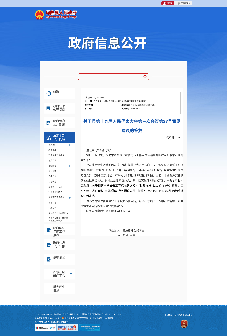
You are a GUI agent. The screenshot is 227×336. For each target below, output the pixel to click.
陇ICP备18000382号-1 (52, 318)
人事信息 (52, 176)
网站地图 (188, 315)
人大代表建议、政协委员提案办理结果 (58, 219)
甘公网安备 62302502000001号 (78, 318)
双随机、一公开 (55, 187)
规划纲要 (52, 166)
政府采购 (52, 171)
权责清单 (52, 150)
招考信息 (52, 181)
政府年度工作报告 (56, 155)
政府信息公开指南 (59, 107)
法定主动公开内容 (59, 137)
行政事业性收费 (55, 192)
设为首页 (168, 315)
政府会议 (52, 160)
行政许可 (52, 202)
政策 (56, 91)
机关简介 (52, 145)
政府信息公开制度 (59, 122)
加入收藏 (179, 315)
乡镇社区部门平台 (59, 273)
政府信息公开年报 (59, 244)
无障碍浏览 (185, 3)
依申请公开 (59, 259)
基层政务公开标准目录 (58, 213)
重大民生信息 (59, 288)
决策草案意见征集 (56, 197)
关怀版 (169, 3)
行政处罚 (52, 208)
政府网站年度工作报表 (59, 230)
